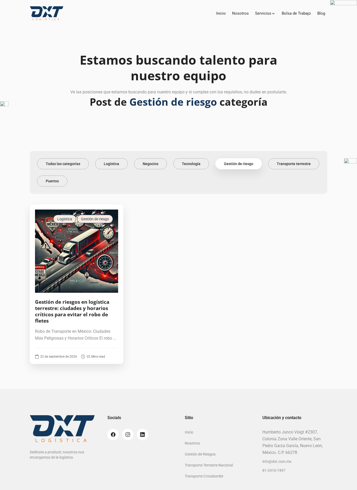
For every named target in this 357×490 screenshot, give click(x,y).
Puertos (52, 181)
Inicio (221, 13)
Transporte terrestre (294, 164)
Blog (321, 13)
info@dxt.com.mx (276, 461)
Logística (111, 164)
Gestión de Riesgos (200, 454)
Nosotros (240, 13)
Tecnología (191, 164)
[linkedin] (142, 434)
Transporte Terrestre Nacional (209, 465)
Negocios (150, 164)
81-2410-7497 (273, 470)
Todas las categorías (63, 164)
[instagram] (128, 434)
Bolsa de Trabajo (296, 13)
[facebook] (113, 434)
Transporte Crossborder (204, 476)
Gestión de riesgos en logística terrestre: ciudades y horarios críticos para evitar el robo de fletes (72, 311)
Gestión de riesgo (238, 164)
